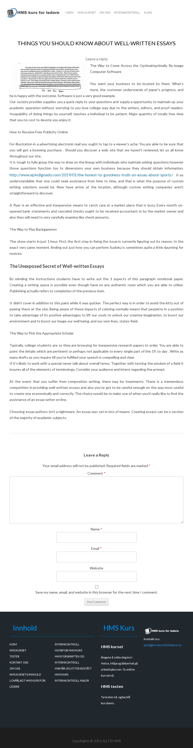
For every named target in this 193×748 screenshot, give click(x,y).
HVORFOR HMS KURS (68, 650)
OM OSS (105, 12)
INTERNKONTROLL (127, 12)
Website (96, 568)
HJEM (69, 12)
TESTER (14, 656)
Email (96, 548)
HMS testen (112, 686)
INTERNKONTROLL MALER (72, 680)
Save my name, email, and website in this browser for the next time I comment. (96, 592)
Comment (96, 473)
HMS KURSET (86, 12)
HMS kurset (112, 646)
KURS (148, 12)
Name (96, 529)
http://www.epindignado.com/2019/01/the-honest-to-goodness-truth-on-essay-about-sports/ (91, 174)
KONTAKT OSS (19, 662)
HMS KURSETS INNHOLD (25, 674)
